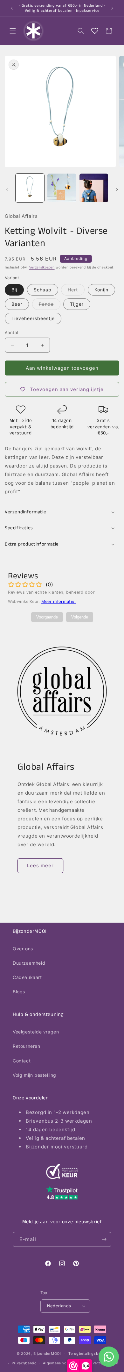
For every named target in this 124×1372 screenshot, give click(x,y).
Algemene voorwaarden (64, 1363)
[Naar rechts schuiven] (117, 189)
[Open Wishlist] (95, 31)
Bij (14, 289)
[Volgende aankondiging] (112, 8)
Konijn (101, 289)
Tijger (77, 304)
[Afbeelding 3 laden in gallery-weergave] (93, 188)
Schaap (43, 289)
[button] (13, 31)
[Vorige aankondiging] (12, 8)
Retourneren (26, 1046)
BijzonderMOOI (47, 1353)
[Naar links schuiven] (7, 189)
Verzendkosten (42, 267)
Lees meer (40, 865)
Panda (49, 305)
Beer (16, 304)
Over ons (23, 948)
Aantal (11, 332)
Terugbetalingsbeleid (87, 1353)
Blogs (19, 991)
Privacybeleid (24, 1363)
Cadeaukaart (27, 977)
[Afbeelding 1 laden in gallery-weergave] (30, 188)
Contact (22, 1060)
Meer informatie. (58, 601)
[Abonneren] (104, 1239)
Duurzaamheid (29, 963)
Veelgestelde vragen (36, 1031)
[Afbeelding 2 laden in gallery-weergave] (61, 188)
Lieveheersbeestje (33, 318)
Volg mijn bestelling (34, 1075)
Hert (76, 291)
